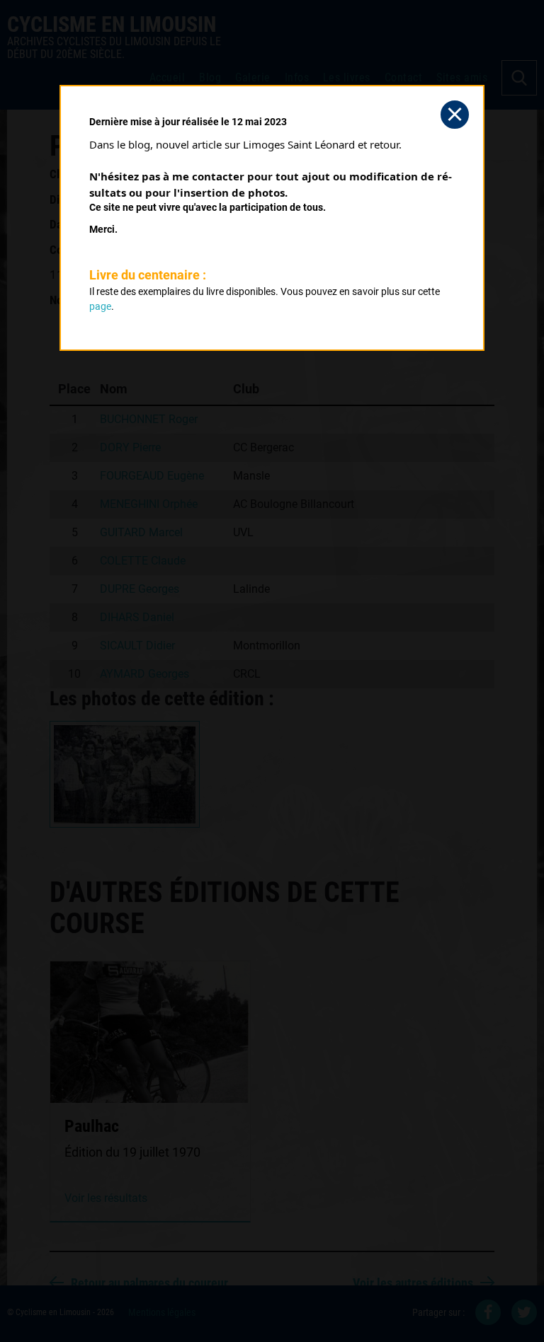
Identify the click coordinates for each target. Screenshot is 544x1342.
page (100, 306)
